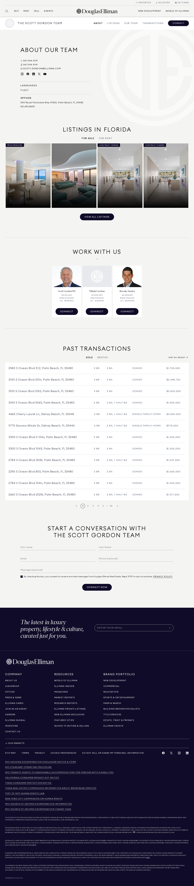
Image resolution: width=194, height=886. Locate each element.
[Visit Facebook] (28, 74)
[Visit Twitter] (39, 74)
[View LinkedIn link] (187, 754)
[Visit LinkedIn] (33, 74)
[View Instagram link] (179, 754)
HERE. (148, 857)
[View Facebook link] (163, 754)
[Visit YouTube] (45, 74)
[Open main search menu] (8, 11)
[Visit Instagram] (22, 74)
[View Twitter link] (171, 754)
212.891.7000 (42, 828)
